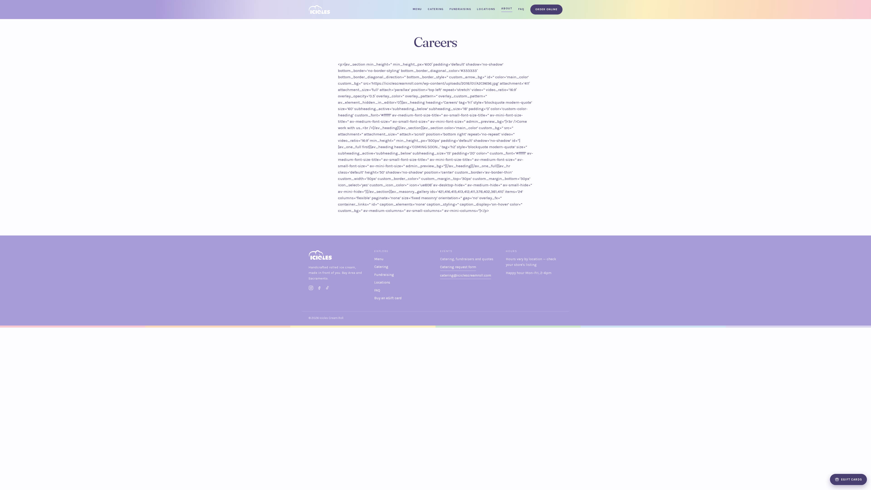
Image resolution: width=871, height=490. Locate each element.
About (506, 8)
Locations (486, 9)
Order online (546, 9)
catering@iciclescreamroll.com (465, 275)
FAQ (521, 9)
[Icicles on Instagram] (310, 287)
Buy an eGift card (388, 298)
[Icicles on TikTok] (327, 287)
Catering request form (458, 267)
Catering (436, 9)
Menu (417, 9)
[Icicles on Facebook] (319, 287)
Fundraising (460, 9)
